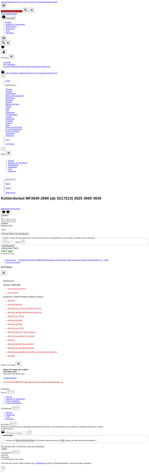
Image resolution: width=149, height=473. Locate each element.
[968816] (4, 216)
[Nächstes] (3, 149)
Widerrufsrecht (11, 26)
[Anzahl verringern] (5, 241)
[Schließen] (2, 218)
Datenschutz (10, 29)
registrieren (11, 64)
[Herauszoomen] (3, 221)
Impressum (10, 33)
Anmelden (7, 62)
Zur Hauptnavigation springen (47, 2)
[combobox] (11, 11)
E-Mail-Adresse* (7, 429)
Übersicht (7, 67)
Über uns (9, 397)
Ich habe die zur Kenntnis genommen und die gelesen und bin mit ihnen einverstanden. (51, 440)
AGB (8, 31)
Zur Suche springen (28, 2)
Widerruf (9, 413)
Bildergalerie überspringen (10, 209)
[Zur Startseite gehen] (9, 14)
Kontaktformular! (10, 378)
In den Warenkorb (8, 246)
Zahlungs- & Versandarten (15, 24)
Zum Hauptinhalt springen (11, 2)
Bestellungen (37, 67)
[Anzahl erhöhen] (22, 241)
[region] (74, 217)
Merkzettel (46, 67)
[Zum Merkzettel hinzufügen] (6, 212)
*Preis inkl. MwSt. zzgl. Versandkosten (15, 234)
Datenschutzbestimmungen (25, 440)
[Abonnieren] (29, 432)
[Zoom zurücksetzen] (8, 221)
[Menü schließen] (11, 56)
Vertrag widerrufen (12, 401)
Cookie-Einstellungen (14, 403)
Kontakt (9, 22)
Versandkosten (40, 463)
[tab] (57, 260)
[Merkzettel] (3, 48)
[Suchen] (26, 10)
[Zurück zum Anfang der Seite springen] (3, 468)
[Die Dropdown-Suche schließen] (32, 10)
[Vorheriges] (3, 76)
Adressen (28, 67)
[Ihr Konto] (4, 51)
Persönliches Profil (18, 67)
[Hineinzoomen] (13, 221)
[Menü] (4, 5)
